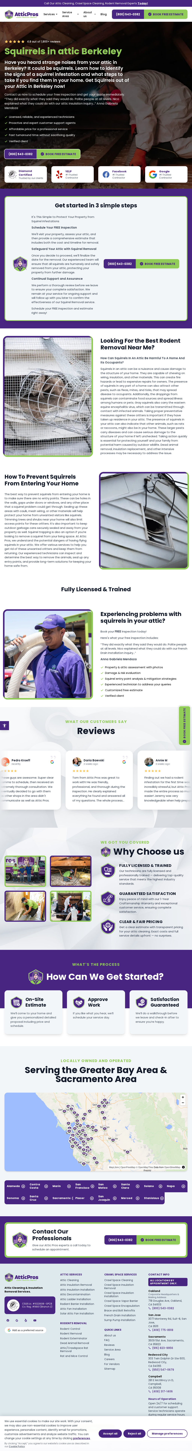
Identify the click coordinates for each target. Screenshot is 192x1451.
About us (87, 14)
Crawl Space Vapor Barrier (121, 1301)
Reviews (109, 1345)
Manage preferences (167, 1433)
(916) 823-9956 (162, 1348)
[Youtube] (35, 1320)
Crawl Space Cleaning (118, 1280)
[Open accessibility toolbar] (4, 725)
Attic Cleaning (69, 1280)
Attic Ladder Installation (75, 1299)
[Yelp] (25, 1320)
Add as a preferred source (27, 1330)
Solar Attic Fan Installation (77, 1313)
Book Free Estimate (168, 14)
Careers (109, 1359)
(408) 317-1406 (162, 1391)
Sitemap (109, 1369)
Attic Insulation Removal (76, 1285)
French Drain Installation (120, 1315)
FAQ (107, 1340)
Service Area (67, 14)
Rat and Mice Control (74, 1356)
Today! (143, 3)
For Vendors (112, 1364)
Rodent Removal (71, 1333)
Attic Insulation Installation (77, 1290)
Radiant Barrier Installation (77, 1304)
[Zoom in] (183, 1097)
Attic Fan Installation (73, 1309)
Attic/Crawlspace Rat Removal (74, 1349)
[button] (91, 1138)
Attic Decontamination (75, 1294)
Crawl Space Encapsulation (122, 1306)
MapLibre (114, 1167)
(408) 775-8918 (162, 1330)
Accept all (110, 1433)
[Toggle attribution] (183, 1167)
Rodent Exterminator (73, 1338)
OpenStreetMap (172, 1167)
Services (49, 14)
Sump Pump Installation (119, 1320)
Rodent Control (70, 1329)
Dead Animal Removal (74, 1343)
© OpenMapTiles (144, 1167)
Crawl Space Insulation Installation (119, 1294)
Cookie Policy (17, 1446)
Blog (103, 14)
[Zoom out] (183, 1102)
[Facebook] (7, 1320)
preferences (81, 1438)
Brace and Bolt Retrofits (119, 1310)
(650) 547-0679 (163, 1370)
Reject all (134, 1433)
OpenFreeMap (128, 1167)
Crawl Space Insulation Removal (119, 1286)
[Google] (17, 1320)
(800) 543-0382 (128, 14)
